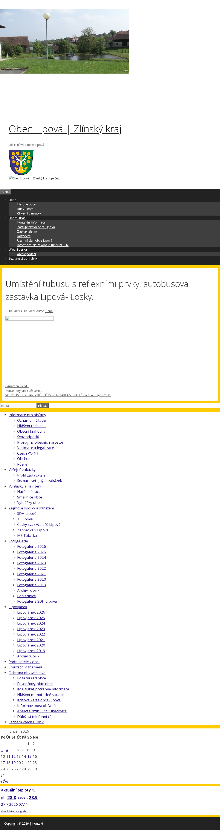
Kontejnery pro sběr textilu (23, 391)
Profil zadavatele (31, 475)
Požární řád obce (31, 678)
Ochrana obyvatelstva (27, 672)
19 (13, 762)
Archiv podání (26, 254)
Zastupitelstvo (27, 231)
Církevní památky (29, 213)
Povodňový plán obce (35, 683)
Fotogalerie (18, 540)
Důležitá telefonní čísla (36, 716)
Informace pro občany (27, 414)
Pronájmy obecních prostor (40, 442)
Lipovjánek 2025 (31, 617)
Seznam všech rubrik (23, 258)
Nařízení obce (29, 491)
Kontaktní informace (31, 222)
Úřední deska (18, 249)
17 (3, 762)
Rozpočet (24, 236)
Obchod (24, 458)
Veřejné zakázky (22, 469)
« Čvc (4, 781)
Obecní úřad (17, 218)
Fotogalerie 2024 (31, 557)
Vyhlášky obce (29, 502)
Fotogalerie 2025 (31, 551)
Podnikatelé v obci (24, 661)
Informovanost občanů (36, 705)
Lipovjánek (18, 606)
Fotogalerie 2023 (31, 562)
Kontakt (37, 823)
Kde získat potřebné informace (43, 689)
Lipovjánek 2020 (31, 645)
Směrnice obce (29, 497)
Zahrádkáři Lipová (33, 530)
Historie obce (26, 204)
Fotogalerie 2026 (31, 546)
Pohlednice (26, 595)
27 (19, 769)
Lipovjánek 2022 (31, 634)
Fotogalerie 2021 (31, 573)
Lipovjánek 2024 (31, 623)
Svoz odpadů (28, 436)
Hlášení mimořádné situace (40, 694)
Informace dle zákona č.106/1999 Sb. (43, 245)
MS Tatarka (27, 535)
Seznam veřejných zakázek (39, 480)
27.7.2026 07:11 (14, 804)
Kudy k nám (25, 209)
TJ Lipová (25, 519)
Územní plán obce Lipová (34, 240)
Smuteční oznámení (25, 667)
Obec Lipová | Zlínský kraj (65, 128)
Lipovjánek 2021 (31, 639)
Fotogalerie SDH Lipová (37, 601)
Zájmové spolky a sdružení (31, 508)
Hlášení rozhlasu (31, 425)
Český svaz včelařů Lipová (39, 524)
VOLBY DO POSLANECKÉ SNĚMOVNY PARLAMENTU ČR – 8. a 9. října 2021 (58, 395)
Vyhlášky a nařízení (25, 486)
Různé (22, 464)
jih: (3, 797)
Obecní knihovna (31, 431)
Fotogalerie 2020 (31, 579)
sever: (23, 797)
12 (13, 756)
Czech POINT (28, 453)
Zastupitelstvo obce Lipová (36, 227)
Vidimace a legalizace (35, 447)
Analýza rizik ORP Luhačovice (42, 710)
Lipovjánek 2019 (31, 650)
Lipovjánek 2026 (31, 612)
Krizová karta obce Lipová (39, 699)
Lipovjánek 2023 (31, 628)
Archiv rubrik (28, 590)
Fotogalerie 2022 (31, 568)
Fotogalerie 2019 (31, 584)
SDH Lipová (27, 513)
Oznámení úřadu (17, 386)
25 (8, 769)
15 (29, 756)
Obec (12, 200)
